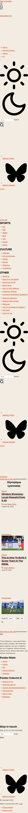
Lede (20, 804)
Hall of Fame (7, 694)
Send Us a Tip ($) (8, 282)
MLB (4, 236)
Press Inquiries (7, 691)
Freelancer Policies (9, 291)
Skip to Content (6, 1)
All (3, 56)
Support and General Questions (14, 688)
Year (17, 618)
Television (6, 265)
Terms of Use (7, 313)
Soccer (5, 242)
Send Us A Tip (7, 682)
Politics (5, 53)
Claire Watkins (9, 568)
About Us (5, 276)
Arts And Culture (8, 256)
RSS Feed (6, 310)
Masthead (6, 304)
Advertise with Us (9, 685)
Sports (4, 47)
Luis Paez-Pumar (10, 504)
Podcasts (5, 253)
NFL (3, 227)
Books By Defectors (9, 298)
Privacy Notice (7, 807)
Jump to (5, 618)
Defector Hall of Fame (10, 301)
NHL (4, 239)
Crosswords (6, 268)
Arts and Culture (8, 50)
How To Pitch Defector (10, 288)
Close (1, 634)
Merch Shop (6, 285)
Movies (5, 262)
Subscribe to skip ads (8, 479)
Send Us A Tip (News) (10, 279)
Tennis (4, 245)
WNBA (4, 233)
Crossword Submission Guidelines (14, 294)
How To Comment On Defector (13, 307)
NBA (4, 230)
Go (2, 622)
